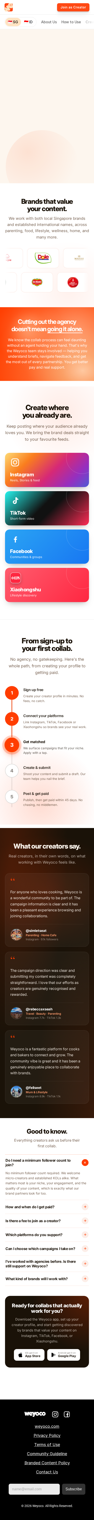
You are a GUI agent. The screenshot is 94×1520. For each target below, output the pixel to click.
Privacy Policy (47, 1435)
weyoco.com (47, 1426)
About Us (49, 22)
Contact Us (47, 1472)
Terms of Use (47, 1444)
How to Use (71, 22)
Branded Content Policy (47, 1462)
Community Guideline (47, 1453)
